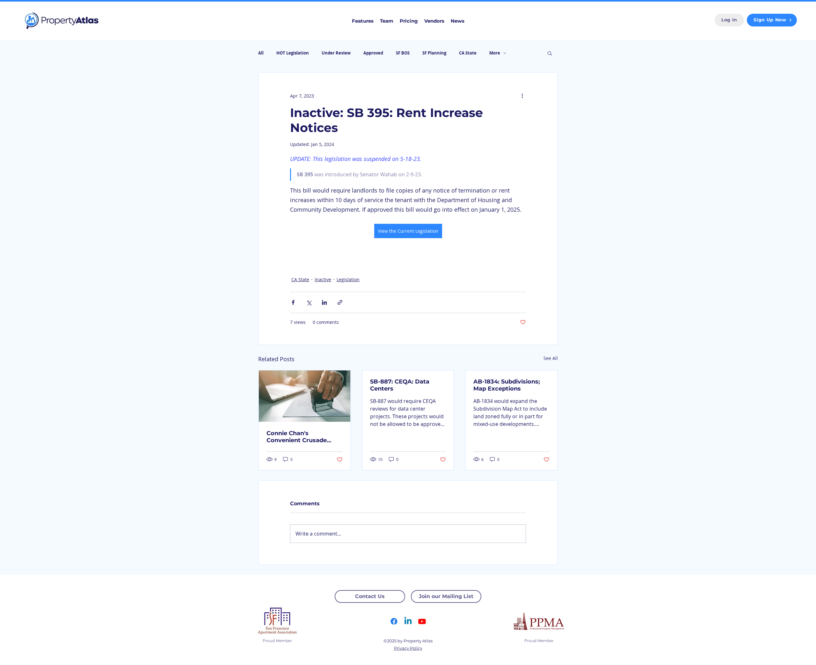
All (261, 52)
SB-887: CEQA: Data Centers (399, 385)
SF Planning (434, 52)
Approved (373, 52)
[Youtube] (422, 621)
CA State (468, 52)
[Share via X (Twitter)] (309, 302)
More (494, 52)
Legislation (348, 279)
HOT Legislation (292, 52)
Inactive (323, 279)
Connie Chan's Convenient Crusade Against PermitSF (296, 437)
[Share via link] (340, 302)
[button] (550, 52)
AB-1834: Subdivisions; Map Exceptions (506, 385)
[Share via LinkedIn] (324, 302)
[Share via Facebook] (293, 302)
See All (550, 358)
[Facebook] (394, 621)
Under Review (336, 52)
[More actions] (522, 95)
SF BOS (403, 52)
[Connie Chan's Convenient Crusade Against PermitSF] (304, 396)
